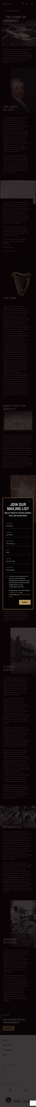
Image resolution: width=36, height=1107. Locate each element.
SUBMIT (25, 602)
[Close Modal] (29, 501)
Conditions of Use (14, 592)
